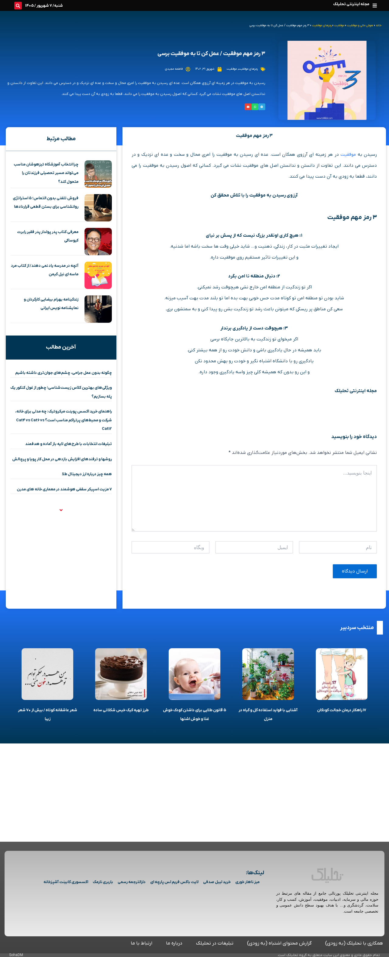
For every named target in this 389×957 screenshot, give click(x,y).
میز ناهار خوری (247, 882)
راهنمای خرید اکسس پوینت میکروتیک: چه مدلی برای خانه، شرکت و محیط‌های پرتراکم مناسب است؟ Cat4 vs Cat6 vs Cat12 (63, 420)
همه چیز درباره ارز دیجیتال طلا (87, 474)
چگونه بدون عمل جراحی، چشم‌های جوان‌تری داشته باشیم (63, 372)
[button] (374, 5)
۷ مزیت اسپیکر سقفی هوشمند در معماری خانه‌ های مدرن (64, 489)
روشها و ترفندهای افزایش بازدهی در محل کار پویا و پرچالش (62, 459)
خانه (378, 25)
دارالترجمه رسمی (132, 882)
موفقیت (339, 25)
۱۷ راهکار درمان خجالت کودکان (341, 710)
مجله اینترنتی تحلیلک (351, 4)
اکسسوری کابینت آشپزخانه (65, 882)
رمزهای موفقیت (322, 25)
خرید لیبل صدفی (217, 882)
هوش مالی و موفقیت (360, 25)
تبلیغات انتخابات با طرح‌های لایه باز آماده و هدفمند (68, 444)
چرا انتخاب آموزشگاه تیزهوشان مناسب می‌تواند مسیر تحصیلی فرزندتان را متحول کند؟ (46, 173)
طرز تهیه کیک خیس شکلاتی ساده (121, 710)
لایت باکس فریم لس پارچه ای (174, 882)
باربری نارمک (103, 882)
